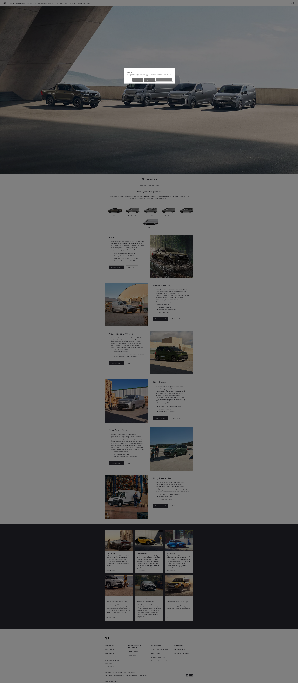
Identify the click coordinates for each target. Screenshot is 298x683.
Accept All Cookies (149, 79)
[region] (149, 76)
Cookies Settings (164, 79)
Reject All (138, 79)
